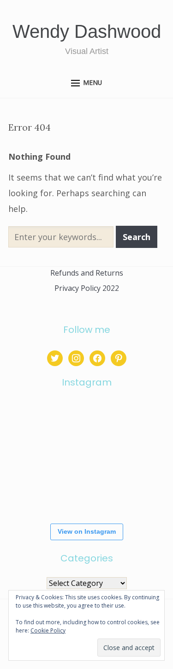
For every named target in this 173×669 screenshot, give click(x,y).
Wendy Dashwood (86, 31)
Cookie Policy (48, 630)
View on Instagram (87, 531)
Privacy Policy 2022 (86, 288)
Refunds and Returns (86, 273)
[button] (86, 83)
